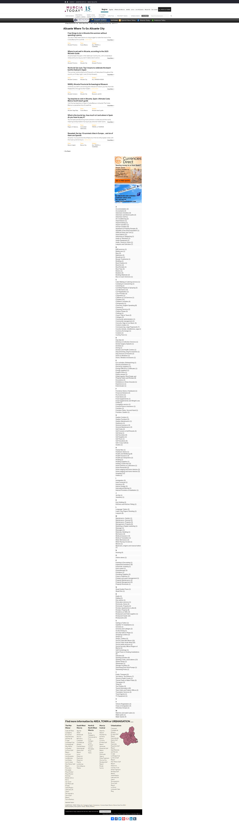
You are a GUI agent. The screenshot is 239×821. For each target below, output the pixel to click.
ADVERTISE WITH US (81, 2)
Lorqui (101, 752)
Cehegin (90, 741)
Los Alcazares (69, 756)
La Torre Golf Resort (69, 751)
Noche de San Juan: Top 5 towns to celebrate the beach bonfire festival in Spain (89, 69)
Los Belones (69, 758)
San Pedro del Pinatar (69, 785)
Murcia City (83, 145)
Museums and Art (96, 94)
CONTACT (72, 2)
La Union (68, 754)
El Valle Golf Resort (103, 743)
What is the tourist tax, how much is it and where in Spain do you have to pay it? (90, 116)
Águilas (111, 9)
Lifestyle (111, 16)
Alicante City (83, 63)
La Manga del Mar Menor (69, 745)
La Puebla (68, 748)
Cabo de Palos (69, 731)
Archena (102, 736)
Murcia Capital (71, 145)
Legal (123, 814)
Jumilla (128, 9)
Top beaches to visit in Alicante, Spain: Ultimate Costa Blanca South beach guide (89, 100)
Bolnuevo (79, 738)
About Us (128, 814)
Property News (122, 16)
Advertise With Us (135, 814)
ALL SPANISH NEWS (98, 79)
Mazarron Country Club (115, 766)
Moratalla (91, 749)
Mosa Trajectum (104, 758)
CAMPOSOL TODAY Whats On (74, 805)
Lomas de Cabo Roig (115, 790)
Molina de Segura (102, 755)
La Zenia (113, 787)
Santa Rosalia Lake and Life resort (69, 789)
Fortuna (90, 745)
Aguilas (79, 731)
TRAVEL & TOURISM (98, 127)
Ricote (101, 766)
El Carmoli (68, 734)
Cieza (90, 743)
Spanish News (135, 16)
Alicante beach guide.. (98, 110)
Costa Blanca (84, 45)
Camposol (80, 740)
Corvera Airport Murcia (106, 805)
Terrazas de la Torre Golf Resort (69, 795)
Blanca (102, 738)
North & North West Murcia (92, 727)
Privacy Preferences (105, 811)
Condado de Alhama (80, 743)
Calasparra (91, 735)
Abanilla (102, 731)
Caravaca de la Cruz (92, 738)
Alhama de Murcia (119, 9)
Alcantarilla (103, 734)
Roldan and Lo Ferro (69, 779)
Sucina (101, 768)
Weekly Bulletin (90, 806)
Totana (79, 768)
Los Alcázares (139, 9)
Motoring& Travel (102, 16)
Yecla (89, 753)
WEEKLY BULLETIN (92, 2)
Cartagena (68, 733)
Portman (67, 776)
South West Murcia (81, 726)
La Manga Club (69, 742)
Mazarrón (147, 9)
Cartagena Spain (87, 805)
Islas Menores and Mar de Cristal (69, 738)
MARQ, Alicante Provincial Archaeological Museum (88, 84)
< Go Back (67, 151)
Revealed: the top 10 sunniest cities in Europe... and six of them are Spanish (90, 134)
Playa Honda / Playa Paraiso (69, 773)
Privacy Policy (117, 814)
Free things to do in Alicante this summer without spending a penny (87, 34)
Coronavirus (96, 805)
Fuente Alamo (81, 746)
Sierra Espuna (81, 766)
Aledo (78, 733)
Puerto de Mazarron (80, 759)
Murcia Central (102, 726)
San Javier (154, 9)
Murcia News (70, 16)
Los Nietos (68, 760)
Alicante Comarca (72, 79)
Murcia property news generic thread (75, 806)
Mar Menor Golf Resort (70, 765)
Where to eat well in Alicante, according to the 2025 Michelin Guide (88, 52)
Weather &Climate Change (80, 16)
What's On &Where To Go (91, 16)
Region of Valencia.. (73, 127)
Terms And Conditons (108, 814)
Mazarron (80, 756)
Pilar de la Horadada (68, 769)
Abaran (102, 733)
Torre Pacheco (69, 799)
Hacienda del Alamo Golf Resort (80, 750)
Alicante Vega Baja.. (73, 110)
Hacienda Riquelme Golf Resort (104, 748)
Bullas (90, 733)
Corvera (102, 740)
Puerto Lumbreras (80, 763)
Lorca (132, 9)
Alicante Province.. (73, 45)
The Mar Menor (68, 726)
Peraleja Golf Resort (103, 763)
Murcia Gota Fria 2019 (119, 805)
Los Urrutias (69, 762)
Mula (89, 751)
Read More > (110, 39)
